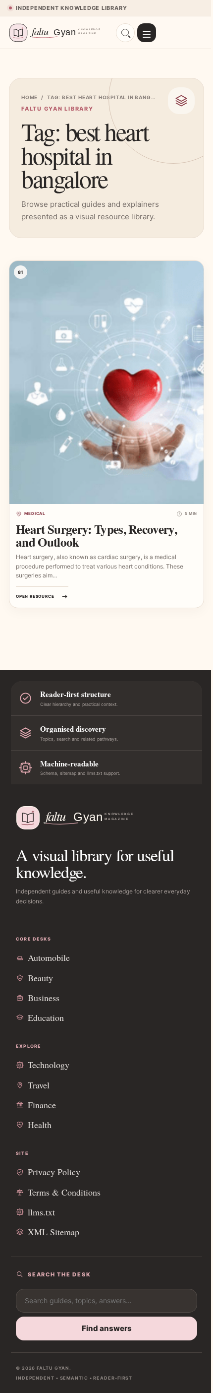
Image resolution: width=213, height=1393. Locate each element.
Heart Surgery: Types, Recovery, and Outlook (96, 535)
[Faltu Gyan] (58, 32)
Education (46, 1017)
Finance (42, 1105)
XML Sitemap (53, 1232)
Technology (48, 1065)
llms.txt (41, 1212)
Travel (39, 1085)
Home (29, 97)
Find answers (107, 1328)
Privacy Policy (54, 1172)
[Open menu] (146, 32)
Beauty (40, 978)
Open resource (35, 596)
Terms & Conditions (64, 1192)
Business (43, 998)
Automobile (49, 957)
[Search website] (125, 32)
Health (40, 1125)
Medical (35, 513)
